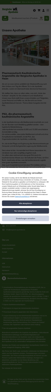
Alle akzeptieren (25, 203)
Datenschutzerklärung (22, 196)
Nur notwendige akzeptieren (25, 211)
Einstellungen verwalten (25, 218)
